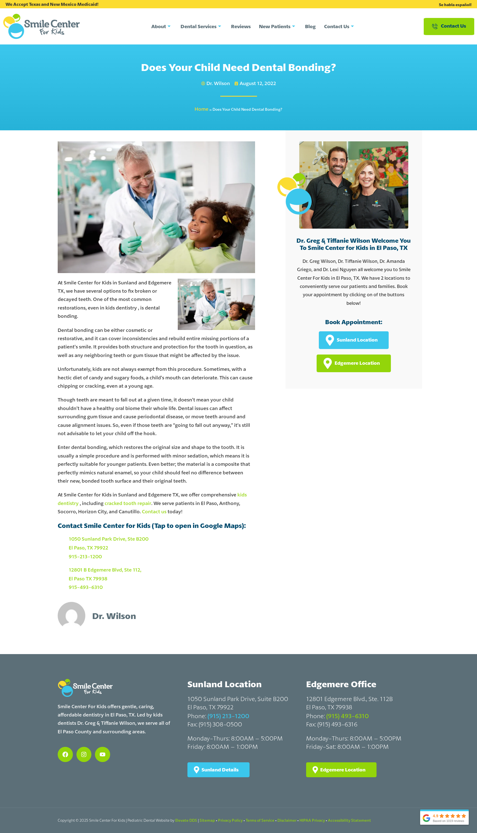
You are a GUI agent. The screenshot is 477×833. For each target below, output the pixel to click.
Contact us (154, 511)
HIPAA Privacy (312, 820)
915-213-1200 (85, 556)
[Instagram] (84, 754)
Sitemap (207, 820)
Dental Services (198, 26)
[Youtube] (102, 754)
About (158, 26)
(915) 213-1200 (228, 716)
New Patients (274, 26)
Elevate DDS (186, 820)
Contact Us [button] (453, 26)
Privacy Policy (230, 820)
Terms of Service (260, 820)
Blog (310, 26)
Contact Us (336, 26)
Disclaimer (286, 820)
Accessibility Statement (349, 820)
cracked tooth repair (128, 503)
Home (201, 109)
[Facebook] (65, 754)
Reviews (241, 26)
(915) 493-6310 (347, 716)
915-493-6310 (86, 587)
